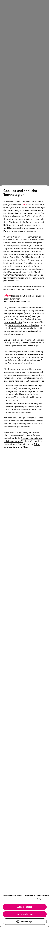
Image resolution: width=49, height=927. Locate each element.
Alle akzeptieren (24, 907)
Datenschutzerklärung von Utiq (22, 446)
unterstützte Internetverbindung (23, 325)
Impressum (30, 895)
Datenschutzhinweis (12, 895)
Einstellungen (27, 921)
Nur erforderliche (25, 914)
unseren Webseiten (13, 322)
